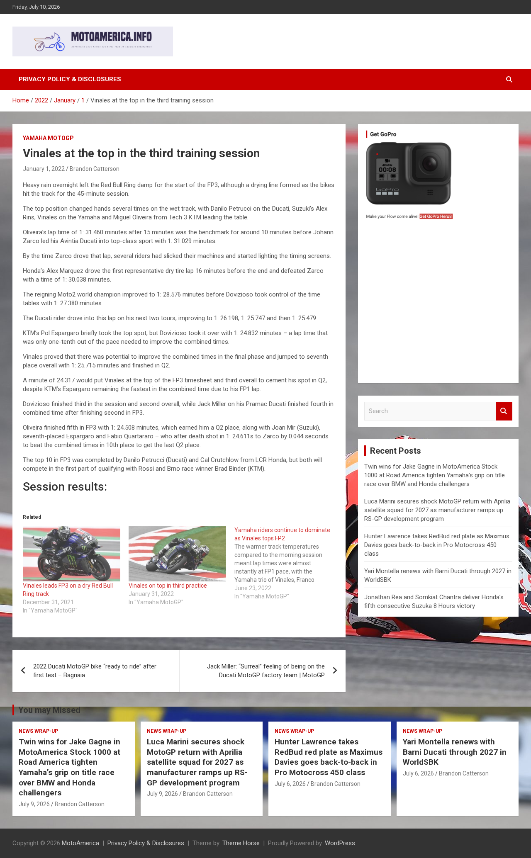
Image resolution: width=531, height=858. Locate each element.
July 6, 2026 (290, 783)
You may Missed (49, 710)
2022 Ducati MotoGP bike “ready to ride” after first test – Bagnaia (94, 671)
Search (504, 411)
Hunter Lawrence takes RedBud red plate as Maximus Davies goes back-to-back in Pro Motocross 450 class (436, 544)
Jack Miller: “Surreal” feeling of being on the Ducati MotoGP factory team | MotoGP (266, 671)
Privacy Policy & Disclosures (70, 79)
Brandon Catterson (94, 168)
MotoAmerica (80, 843)
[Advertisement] (438, 303)
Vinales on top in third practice (168, 585)
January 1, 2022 (44, 168)
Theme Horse (241, 843)
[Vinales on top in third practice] (177, 553)
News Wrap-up (38, 731)
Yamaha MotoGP (48, 138)
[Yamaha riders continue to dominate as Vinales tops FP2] (287, 563)
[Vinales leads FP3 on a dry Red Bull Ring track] (71, 553)
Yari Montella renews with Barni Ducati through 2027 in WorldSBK (455, 752)
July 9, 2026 (34, 804)
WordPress (340, 843)
